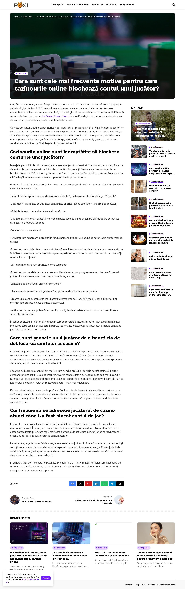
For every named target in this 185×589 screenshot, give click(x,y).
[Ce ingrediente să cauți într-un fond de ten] (139, 255)
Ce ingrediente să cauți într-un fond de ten (161, 257)
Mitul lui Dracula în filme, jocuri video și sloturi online (112, 554)
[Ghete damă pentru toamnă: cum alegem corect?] (139, 186)
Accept (46, 578)
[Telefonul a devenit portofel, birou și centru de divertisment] (139, 151)
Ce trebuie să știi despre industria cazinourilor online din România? (70, 555)
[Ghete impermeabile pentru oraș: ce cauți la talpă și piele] (139, 203)
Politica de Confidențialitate (161, 585)
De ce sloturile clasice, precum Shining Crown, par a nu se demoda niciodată (161, 223)
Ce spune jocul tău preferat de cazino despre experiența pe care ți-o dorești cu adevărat (160, 171)
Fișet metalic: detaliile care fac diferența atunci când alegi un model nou (161, 292)
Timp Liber (27, 17)
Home (17, 17)
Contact (128, 585)
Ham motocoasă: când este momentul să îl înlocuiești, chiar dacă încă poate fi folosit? (150, 132)
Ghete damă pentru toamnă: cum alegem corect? (160, 188)
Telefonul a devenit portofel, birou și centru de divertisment (162, 153)
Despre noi (140, 585)
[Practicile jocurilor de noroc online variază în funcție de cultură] (139, 238)
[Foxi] (21, 4)
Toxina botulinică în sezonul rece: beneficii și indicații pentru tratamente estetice (155, 555)
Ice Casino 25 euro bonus (56, 116)
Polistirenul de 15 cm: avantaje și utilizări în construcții (160, 275)
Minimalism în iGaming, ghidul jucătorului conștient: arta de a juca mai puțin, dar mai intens (28, 557)
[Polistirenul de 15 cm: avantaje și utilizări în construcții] (139, 273)
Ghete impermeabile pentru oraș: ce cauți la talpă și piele (161, 205)
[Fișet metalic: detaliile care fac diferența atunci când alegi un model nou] (139, 290)
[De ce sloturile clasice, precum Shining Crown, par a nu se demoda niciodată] (139, 221)
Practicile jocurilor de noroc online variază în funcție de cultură (161, 240)
